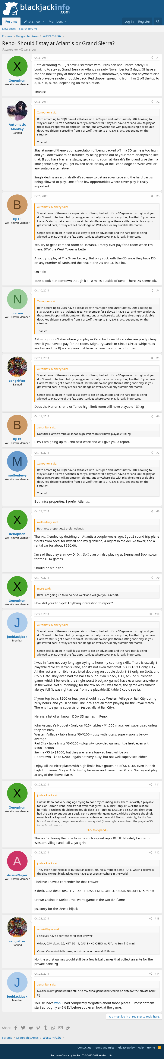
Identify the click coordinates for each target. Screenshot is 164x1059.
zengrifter (17, 380)
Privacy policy (126, 1047)
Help (141, 1047)
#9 (158, 578)
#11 (157, 784)
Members (56, 21)
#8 (158, 511)
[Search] (158, 21)
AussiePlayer (17, 875)
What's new (32, 21)
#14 (157, 973)
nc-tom (17, 313)
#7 (158, 452)
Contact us (84, 1047)
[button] (43, 21)
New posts (9, 29)
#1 (158, 57)
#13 (157, 918)
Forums (11, 21)
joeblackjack (17, 636)
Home (151, 1047)
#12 (157, 852)
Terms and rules (104, 1047)
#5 (158, 358)
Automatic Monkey (17, 126)
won (57, 1003)
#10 (157, 614)
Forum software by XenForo (82, 1055)
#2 (158, 101)
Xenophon (12, 49)
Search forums (28, 29)
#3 (158, 196)
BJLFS (17, 219)
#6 (158, 416)
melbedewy (17, 475)
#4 (158, 290)
